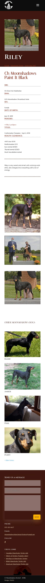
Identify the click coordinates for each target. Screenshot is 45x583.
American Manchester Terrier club (17, 564)
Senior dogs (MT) (30, 66)
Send (37, 517)
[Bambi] (22, 344)
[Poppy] (22, 440)
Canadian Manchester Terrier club (17, 553)
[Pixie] (22, 408)
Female (6, 66)
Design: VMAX (9, 580)
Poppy (7, 455)
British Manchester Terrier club (16, 561)
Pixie (6, 423)
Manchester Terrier (17, 66)
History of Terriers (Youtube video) (17, 556)
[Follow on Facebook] (5, 542)
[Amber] (22, 376)
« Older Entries (9, 460)
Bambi (7, 359)
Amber (7, 391)
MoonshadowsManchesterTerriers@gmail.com (19, 534)
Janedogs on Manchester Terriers (16, 558)
